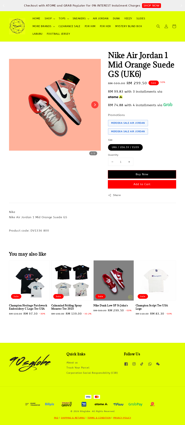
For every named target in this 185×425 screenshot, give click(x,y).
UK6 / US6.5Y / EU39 (125, 147)
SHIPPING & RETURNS (73, 418)
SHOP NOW (151, 5)
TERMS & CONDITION (99, 418)
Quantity (113, 155)
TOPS (62, 18)
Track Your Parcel (77, 367)
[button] (158, 26)
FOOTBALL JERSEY (58, 33)
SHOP (48, 18)
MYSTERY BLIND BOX (128, 26)
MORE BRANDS (42, 26)
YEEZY (128, 18)
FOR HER (105, 26)
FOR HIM (90, 26)
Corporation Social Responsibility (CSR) (92, 372)
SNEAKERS (79, 18)
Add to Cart (142, 184)
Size (110, 140)
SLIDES (140, 18)
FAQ (56, 418)
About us (72, 362)
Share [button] (117, 195)
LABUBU (38, 33)
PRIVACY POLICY (122, 418)
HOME (36, 18)
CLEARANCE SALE (69, 26)
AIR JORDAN (101, 18)
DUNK (116, 18)
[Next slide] (94, 104)
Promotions (116, 115)
